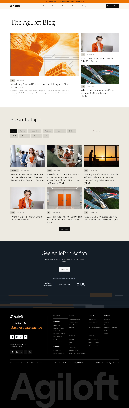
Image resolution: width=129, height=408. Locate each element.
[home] (16, 6)
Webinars (71, 339)
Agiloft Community (93, 342)
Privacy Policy (20, 363)
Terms (12, 363)
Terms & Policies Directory (34, 363)
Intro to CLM (72, 347)
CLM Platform (92, 319)
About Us (107, 319)
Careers (106, 322)
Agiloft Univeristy (93, 345)
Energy (55, 339)
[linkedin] (12, 337)
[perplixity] (30, 352)
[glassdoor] (21, 337)
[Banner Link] (64, 1)
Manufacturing (57, 336)
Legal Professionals (58, 353)
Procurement (57, 350)
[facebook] (17, 337)
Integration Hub (92, 322)
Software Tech (57, 331)
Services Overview (74, 319)
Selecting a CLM (73, 350)
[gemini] (21, 352)
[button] (46, 6)
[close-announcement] (126, 1)
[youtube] (25, 337)
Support (71, 327)
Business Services (58, 342)
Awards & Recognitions (110, 327)
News (105, 330)
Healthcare (56, 325)
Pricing (84, 6)
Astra (89, 324)
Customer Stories (93, 339)
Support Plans (73, 324)
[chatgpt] (12, 352)
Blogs (70, 342)
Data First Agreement (94, 327)
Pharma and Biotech (59, 333)
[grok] (25, 352)
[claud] (17, 352)
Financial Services (58, 328)
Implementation (73, 322)
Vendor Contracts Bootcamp (77, 353)
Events (71, 345)
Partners (106, 324)
